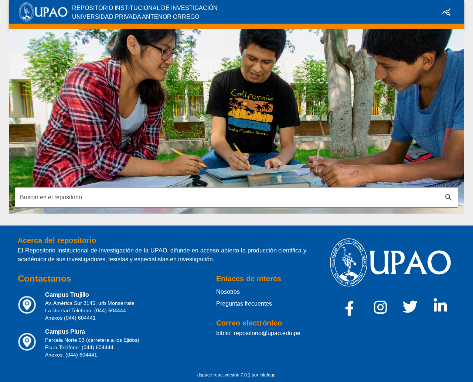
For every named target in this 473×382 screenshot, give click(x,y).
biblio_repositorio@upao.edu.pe (258, 333)
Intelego (267, 375)
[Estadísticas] (446, 12)
